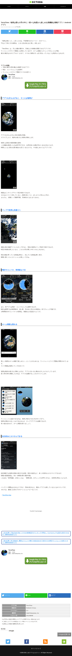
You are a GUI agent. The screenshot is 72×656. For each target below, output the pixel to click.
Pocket (62, 33)
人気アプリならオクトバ (33, 652)
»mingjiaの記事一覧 (64, 634)
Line (27, 33)
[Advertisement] (36, 15)
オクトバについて (36, 648)
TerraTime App (6, 495)
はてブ (44, 33)
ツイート (9, 33)
